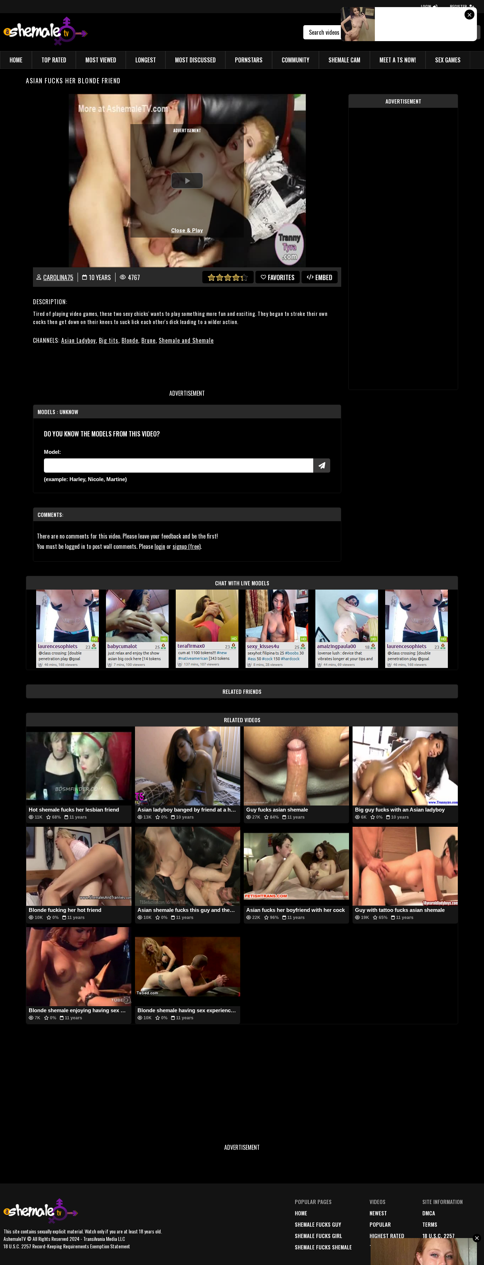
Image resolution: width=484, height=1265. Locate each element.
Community (295, 60)
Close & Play (187, 230)
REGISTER (458, 7)
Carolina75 (58, 277)
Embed (323, 277)
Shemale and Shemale (186, 340)
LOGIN (426, 7)
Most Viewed (100, 60)
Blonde (130, 340)
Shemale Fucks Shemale (323, 1247)
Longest (145, 60)
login (159, 546)
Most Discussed (195, 60)
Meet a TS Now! (397, 60)
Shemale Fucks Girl (318, 1235)
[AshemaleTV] (46, 32)
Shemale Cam (344, 60)
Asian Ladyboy (78, 340)
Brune (148, 340)
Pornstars (249, 60)
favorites (281, 277)
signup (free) (187, 546)
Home (16, 60)
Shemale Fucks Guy (318, 1224)
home (301, 1213)
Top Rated (53, 60)
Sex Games (448, 60)
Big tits (108, 340)
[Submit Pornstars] (321, 465)
